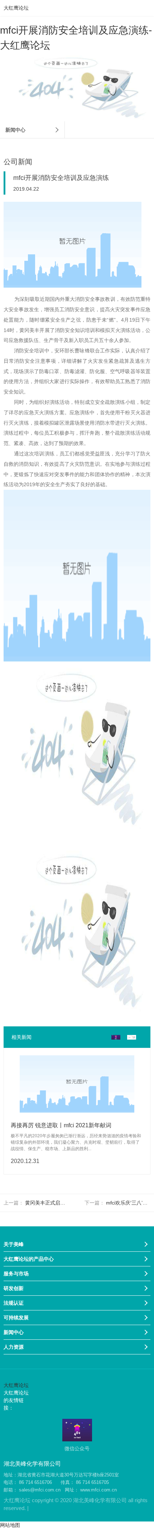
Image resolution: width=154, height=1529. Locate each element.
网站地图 (10, 1525)
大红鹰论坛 (16, 8)
